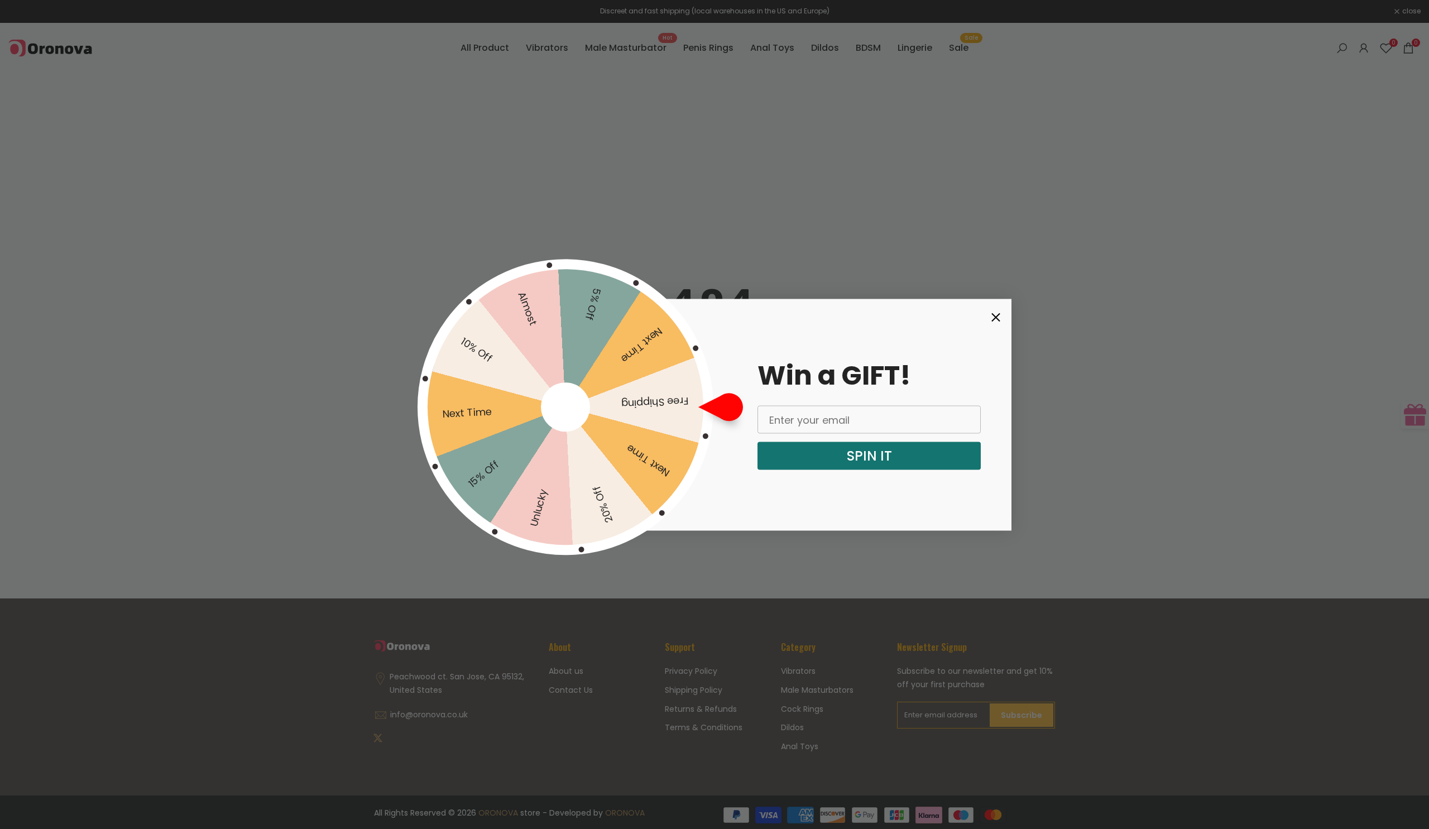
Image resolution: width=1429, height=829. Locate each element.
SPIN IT (869, 456)
